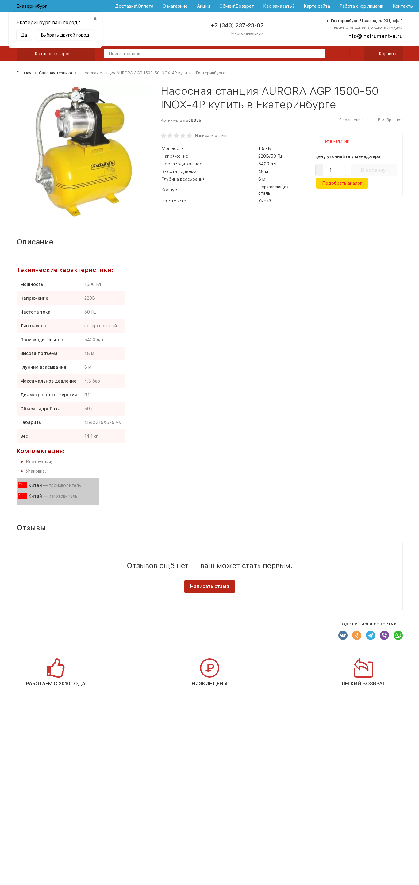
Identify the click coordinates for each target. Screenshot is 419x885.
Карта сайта (317, 6)
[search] (318, 54)
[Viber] (384, 635)
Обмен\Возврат (236, 6)
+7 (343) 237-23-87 (237, 25)
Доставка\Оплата (134, 6)
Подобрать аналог (342, 183)
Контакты (403, 6)
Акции (203, 6)
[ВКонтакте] (343, 635)
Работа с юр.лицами (361, 6)
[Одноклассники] (356, 635)
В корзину (373, 170)
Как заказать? (278, 6)
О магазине (175, 6)
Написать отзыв (210, 135)
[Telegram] (370, 635)
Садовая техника (55, 73)
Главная (24, 73)
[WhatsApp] (398, 635)
